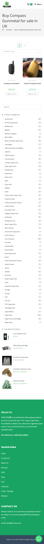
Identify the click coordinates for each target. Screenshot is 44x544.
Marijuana (8, 217)
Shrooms (8, 275)
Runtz (7, 257)
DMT (6, 181)
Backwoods (9, 126)
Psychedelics (9, 246)
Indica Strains (9, 206)
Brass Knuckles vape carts (14, 141)
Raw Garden (9, 250)
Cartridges (8, 144)
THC (6, 297)
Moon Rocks (9, 228)
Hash (6, 192)
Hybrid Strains (10, 199)
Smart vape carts (11, 279)
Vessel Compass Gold (32, 83)
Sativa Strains (9, 264)
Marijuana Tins (10, 221)
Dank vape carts (10, 166)
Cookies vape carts (11, 163)
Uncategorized (10, 308)
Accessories (9, 119)
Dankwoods (9, 170)
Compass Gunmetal (11, 83)
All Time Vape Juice (11, 123)
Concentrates (9, 159)
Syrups (7, 293)
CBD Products (9, 155)
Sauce (7, 268)
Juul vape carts (10, 210)
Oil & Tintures (9, 235)
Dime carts (8, 177)
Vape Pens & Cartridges (13, 319)
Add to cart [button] (11, 94)
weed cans (9, 322)
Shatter (7, 272)
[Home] (3, 30)
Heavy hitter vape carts (13, 195)
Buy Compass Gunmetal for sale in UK (28, 30)
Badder (7, 130)
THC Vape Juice (10, 304)
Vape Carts (8, 315)
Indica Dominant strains (13, 203)
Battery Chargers (11, 134)
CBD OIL (8, 152)
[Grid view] (19, 46)
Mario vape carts (11, 224)
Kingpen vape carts (11, 213)
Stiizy (6, 282)
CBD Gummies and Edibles (14, 148)
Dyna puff (8, 184)
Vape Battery (11, 80)
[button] (38, 538)
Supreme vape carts (12, 286)
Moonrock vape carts (12, 232)
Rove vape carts (10, 253)
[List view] (25, 46)
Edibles (7, 188)
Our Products (9, 239)
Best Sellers (9, 137)
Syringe (7, 290)
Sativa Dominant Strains (13, 261)
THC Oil (7, 301)
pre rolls (8, 242)
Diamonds (8, 173)
